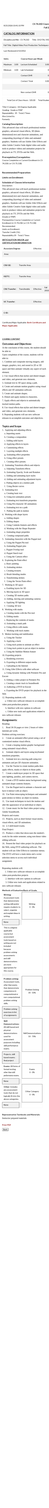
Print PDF (6, 1125)
